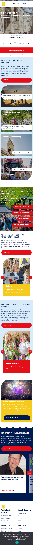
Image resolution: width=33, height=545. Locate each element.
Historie (20, 516)
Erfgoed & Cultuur (22, 207)
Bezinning (20, 521)
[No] (31, 538)
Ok (17, 542)
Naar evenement (15, 50)
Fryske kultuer (22, 513)
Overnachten (5, 520)
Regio (19, 531)
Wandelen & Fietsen (21, 225)
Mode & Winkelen (6, 515)
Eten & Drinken (5, 518)
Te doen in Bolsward (21, 213)
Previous (2, 277)
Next (30, 277)
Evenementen (24, 219)
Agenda (20, 528)
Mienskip (20, 518)
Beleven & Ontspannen (8, 531)
